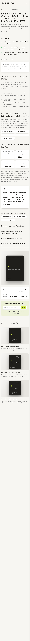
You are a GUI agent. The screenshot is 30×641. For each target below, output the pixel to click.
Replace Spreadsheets (19, 216)
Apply (23, 307)
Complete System (6, 216)
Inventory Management (8, 220)
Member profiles (5, 10)
